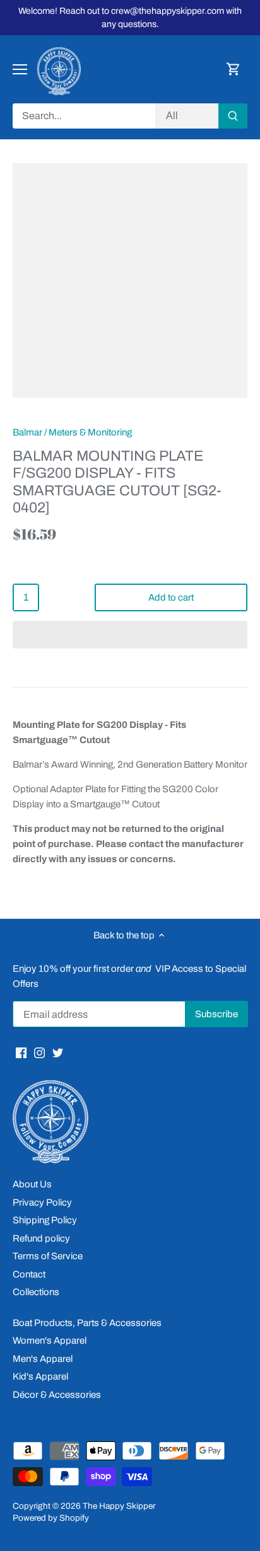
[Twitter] (57, 1052)
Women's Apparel (49, 1340)
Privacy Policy (42, 1202)
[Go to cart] (233, 69)
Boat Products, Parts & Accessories (87, 1323)
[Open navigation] (20, 69)
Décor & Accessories (57, 1395)
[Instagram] (39, 1052)
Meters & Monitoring (90, 432)
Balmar (27, 432)
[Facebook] (21, 1052)
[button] (130, 635)
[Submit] (232, 116)
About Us (32, 1184)
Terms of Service (48, 1256)
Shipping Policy (45, 1220)
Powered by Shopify (51, 1518)
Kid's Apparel (40, 1376)
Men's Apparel (43, 1359)
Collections (36, 1292)
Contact (29, 1274)
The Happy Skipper (119, 1506)
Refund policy (41, 1238)
